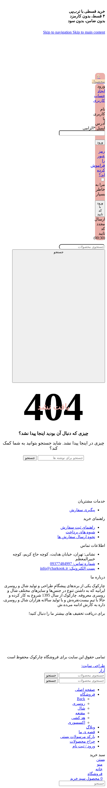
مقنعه (80, 713)
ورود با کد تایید (100, 208)
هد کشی (78, 718)
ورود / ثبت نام (83, 746)
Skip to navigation (58, 32)
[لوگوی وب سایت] (94, 70)
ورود (100, 142)
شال (81, 708)
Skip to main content (89, 32)
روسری (78, 703)
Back (81, 699)
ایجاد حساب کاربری (99, 96)
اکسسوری (76, 722)
